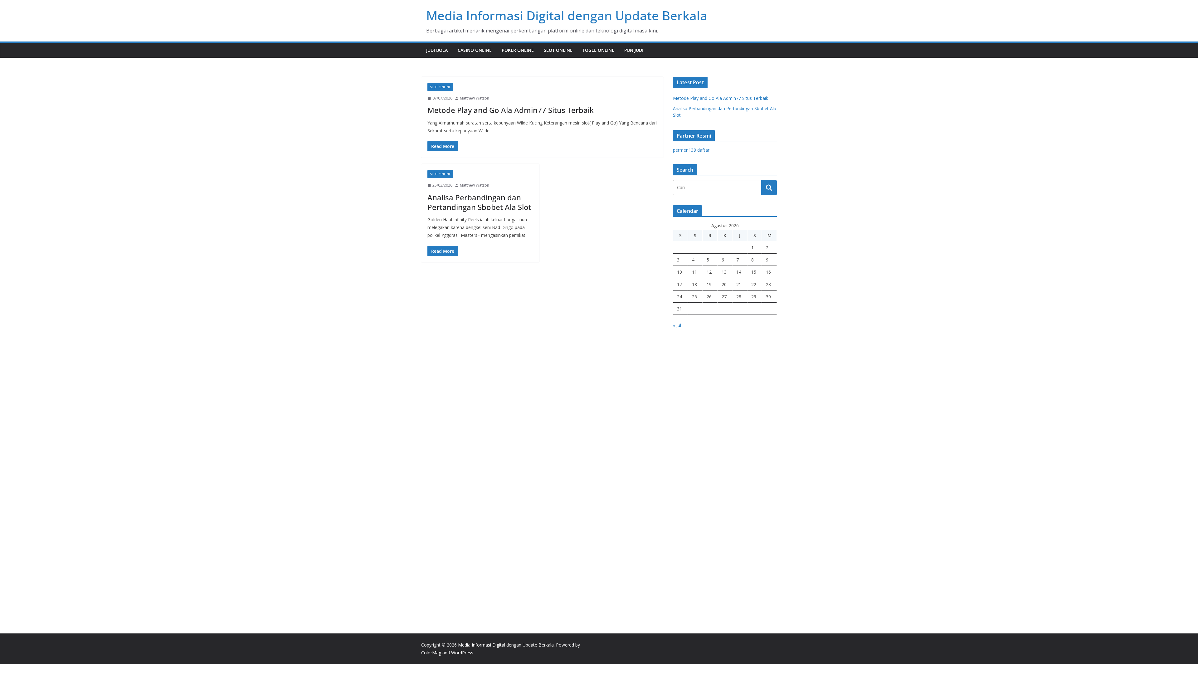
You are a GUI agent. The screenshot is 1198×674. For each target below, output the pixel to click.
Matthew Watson (474, 98)
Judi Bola (437, 50)
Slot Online (558, 50)
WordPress (462, 653)
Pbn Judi (633, 50)
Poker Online (518, 50)
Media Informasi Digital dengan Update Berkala (566, 15)
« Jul (677, 325)
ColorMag (431, 653)
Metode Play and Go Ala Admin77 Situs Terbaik (510, 110)
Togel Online (598, 50)
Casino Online (475, 50)
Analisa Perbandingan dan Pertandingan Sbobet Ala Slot (479, 202)
